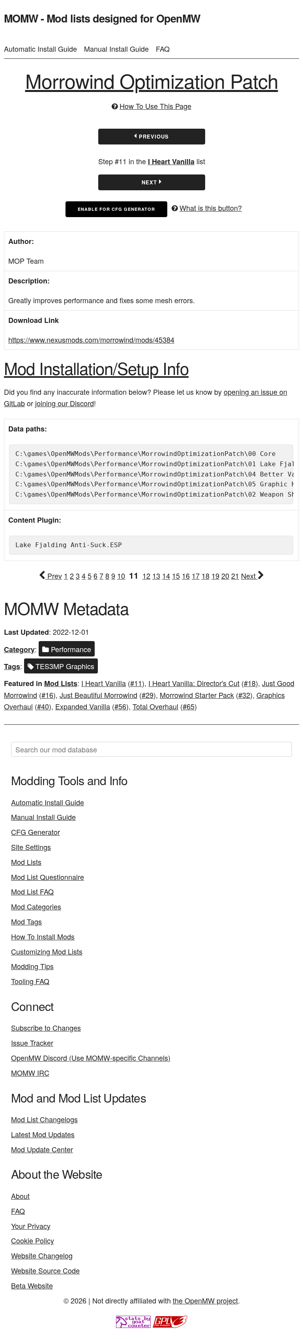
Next (150, 182)
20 (225, 575)
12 (146, 575)
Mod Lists (60, 683)
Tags (12, 666)
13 (156, 575)
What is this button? (211, 208)
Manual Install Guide (116, 48)
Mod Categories (36, 906)
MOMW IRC (30, 1072)
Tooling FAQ (30, 981)
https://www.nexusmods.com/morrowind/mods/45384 (91, 339)
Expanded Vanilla (82, 706)
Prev (53, 575)
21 (235, 575)
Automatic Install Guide (40, 48)
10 (121, 575)
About (20, 1196)
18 (205, 575)
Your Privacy (30, 1226)
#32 (244, 695)
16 (186, 575)
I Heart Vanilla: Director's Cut (193, 683)
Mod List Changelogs (44, 1119)
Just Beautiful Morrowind (98, 695)
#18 (250, 683)
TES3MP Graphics (64, 666)
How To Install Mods (43, 936)
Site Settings (31, 847)
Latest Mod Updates (43, 1134)
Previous (153, 136)
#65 (189, 706)
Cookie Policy (32, 1240)
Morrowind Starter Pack (197, 695)
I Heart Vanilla (171, 161)
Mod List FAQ (32, 891)
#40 (43, 706)
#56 (120, 706)
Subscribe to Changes (46, 1027)
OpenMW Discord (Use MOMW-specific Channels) (90, 1057)
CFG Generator (35, 832)
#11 (136, 683)
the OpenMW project (205, 1300)
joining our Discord (64, 403)
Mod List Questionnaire (47, 877)
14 (166, 575)
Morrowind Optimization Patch (151, 80)
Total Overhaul (155, 706)
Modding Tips (32, 966)
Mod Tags (26, 921)
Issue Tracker (32, 1042)
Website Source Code (45, 1270)
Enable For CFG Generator (116, 209)
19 (215, 575)
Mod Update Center (42, 1149)
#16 (47, 695)
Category (19, 649)
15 (176, 575)
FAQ (163, 48)
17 (196, 575)
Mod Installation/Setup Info (96, 368)
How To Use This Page (155, 106)
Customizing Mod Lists (46, 951)
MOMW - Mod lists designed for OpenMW (102, 18)
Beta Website (32, 1285)
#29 (147, 695)
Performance (70, 649)
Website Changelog (42, 1255)
